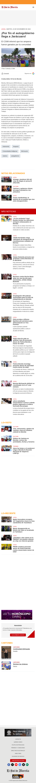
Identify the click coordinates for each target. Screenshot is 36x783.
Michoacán (24, 151)
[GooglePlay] (27, 764)
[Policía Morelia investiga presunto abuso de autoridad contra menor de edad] (6, 370)
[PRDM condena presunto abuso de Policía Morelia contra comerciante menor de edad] (6, 548)
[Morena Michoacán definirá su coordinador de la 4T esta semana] (6, 388)
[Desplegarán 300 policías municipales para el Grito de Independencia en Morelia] (6, 303)
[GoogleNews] (20, 764)
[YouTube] (16, 764)
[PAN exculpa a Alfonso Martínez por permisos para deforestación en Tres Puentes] (6, 325)
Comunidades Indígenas (10, 151)
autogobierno (15, 156)
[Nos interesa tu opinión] (18, 732)
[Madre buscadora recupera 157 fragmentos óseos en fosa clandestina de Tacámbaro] (6, 520)
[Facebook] (8, 764)
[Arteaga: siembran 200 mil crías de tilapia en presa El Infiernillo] (6, 180)
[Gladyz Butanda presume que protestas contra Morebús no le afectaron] (6, 263)
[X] (12, 764)
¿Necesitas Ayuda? (18, 760)
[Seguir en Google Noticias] (33, 73)
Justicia (5, 156)
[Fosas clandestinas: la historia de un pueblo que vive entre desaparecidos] (6, 198)
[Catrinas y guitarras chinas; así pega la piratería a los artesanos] (6, 189)
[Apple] (23, 764)
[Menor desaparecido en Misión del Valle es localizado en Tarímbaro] (6, 529)
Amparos (16, 146)
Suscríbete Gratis (17, 635)
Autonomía (6, 146)
